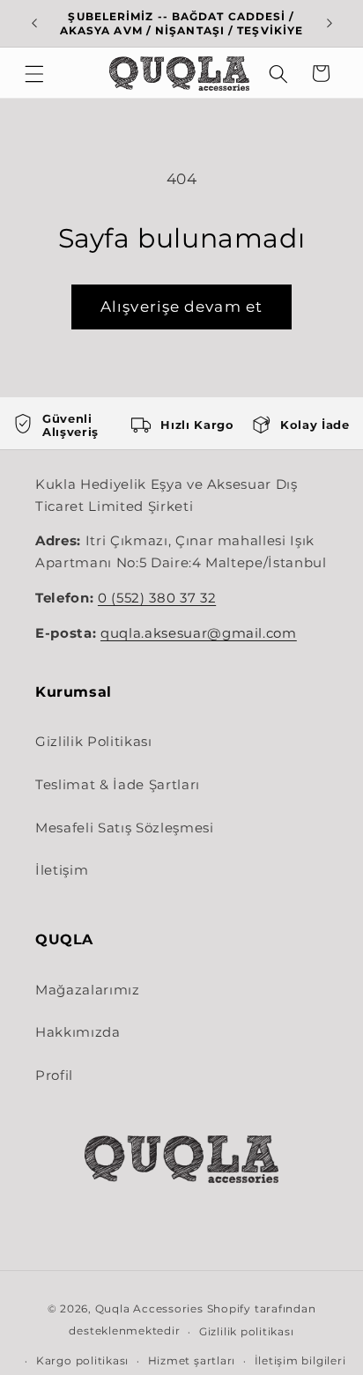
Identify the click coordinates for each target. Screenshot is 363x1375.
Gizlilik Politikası (93, 741)
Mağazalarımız (87, 989)
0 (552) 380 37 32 (157, 598)
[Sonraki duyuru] (329, 23)
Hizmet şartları (192, 1360)
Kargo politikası (82, 1360)
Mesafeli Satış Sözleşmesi (124, 827)
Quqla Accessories (149, 1308)
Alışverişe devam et (181, 306)
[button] (34, 73)
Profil (54, 1075)
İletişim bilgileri (300, 1360)
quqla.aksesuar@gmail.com (198, 633)
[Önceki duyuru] (34, 23)
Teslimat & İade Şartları (117, 784)
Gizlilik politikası (246, 1331)
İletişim (61, 869)
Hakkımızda (78, 1032)
